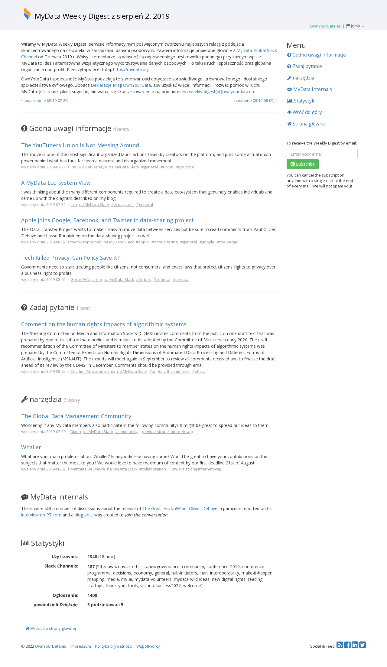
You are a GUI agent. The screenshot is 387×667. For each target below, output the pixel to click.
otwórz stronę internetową (167, 431)
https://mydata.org (131, 69)
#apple (142, 242)
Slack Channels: (61, 566)
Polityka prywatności (113, 646)
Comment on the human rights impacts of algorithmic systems (104, 324)
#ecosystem (122, 204)
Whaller (31, 447)
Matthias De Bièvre (87, 469)
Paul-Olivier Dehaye (88, 167)
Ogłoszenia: (65, 595)
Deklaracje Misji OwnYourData (121, 85)
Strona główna (308, 123)
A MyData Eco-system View (56, 182)
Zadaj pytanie (306, 66)
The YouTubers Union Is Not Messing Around (80, 145)
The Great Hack (157, 508)
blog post (84, 515)
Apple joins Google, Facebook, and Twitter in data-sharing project (107, 220)
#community (126, 431)
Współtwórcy (148, 646)
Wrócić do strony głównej (52, 628)
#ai (152, 371)
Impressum (80, 646)
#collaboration (152, 469)
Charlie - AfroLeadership (92, 371)
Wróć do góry (306, 112)
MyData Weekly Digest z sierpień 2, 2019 (102, 16)
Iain (73, 204)
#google (207, 242)
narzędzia (302, 77)
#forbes (143, 279)
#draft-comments (174, 371)
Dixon (75, 431)
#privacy (181, 279)
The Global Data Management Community (76, 416)
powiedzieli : (56, 604)
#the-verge (227, 242)
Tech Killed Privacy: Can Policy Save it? (70, 257)
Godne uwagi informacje (318, 54)
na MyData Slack (124, 167)
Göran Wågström (86, 279)
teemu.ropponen (86, 242)
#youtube (185, 167)
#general (149, 167)
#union (167, 167)
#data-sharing (164, 242)
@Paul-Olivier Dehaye (196, 508)
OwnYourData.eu (51, 646)
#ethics (199, 371)
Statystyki (304, 100)
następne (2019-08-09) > (256, 100)
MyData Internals (312, 89)
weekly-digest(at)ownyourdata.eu (221, 91)
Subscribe (305, 164)
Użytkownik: (65, 556)
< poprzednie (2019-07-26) (44, 100)
